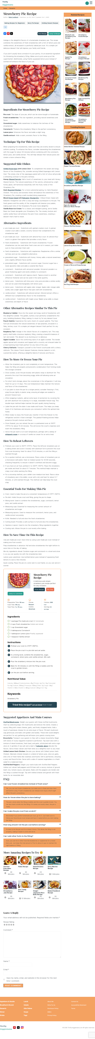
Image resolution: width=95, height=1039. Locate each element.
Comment (8, 930)
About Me (51, 1001)
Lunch (26, 1001)
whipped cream (11, 434)
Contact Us (74, 1001)
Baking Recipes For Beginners (15, 23)
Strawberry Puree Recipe (83, 35)
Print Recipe (42, 34)
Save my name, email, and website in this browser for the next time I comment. (31, 979)
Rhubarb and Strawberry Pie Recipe (70, 36)
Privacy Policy (52, 1015)
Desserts (12, 8)
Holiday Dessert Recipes (50, 23)
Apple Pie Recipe (68, 57)
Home (5, 8)
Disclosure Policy (53, 1008)
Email (6, 970)
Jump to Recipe (54, 34)
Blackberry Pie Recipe (70, 99)
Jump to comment (15, 594)
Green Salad (13, 198)
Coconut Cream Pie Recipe (70, 78)
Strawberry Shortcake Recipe (82, 120)
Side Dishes (28, 1008)
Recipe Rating (8, 922)
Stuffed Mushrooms (11, 722)
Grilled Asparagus (10, 169)
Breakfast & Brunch (7, 1005)
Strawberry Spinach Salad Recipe (70, 120)
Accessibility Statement (78, 1005)
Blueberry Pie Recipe (83, 78)
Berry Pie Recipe (33, 23)
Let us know (37, 705)
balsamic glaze (42, 746)
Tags (25, 1015)
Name (6, 961)
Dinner (2, 1012)
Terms (73, 1008)
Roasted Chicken (14, 190)
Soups (26, 1012)
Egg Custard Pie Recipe (84, 99)
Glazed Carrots (15, 179)
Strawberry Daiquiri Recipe (83, 57)
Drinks (2, 1015)
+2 (5, 27)
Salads (26, 1005)
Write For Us (51, 1005)
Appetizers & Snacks (7, 1001)
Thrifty (7, 3)
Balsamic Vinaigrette (30, 198)
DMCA (49, 1012)
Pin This (50, 589)
